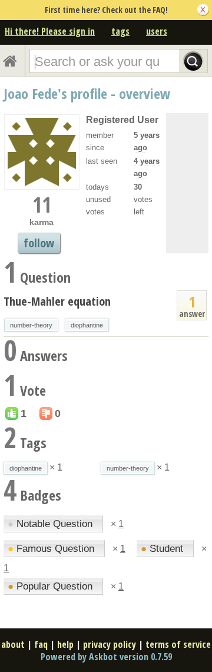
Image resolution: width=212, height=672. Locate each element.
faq (41, 644)
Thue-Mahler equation (57, 301)
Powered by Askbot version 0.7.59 (106, 656)
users (156, 31)
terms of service (178, 644)
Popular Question (51, 586)
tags (120, 31)
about (13, 644)
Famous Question (52, 548)
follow (39, 243)
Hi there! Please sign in (50, 31)
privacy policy (109, 644)
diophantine (87, 325)
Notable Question (51, 523)
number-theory (31, 325)
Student (163, 548)
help (65, 644)
